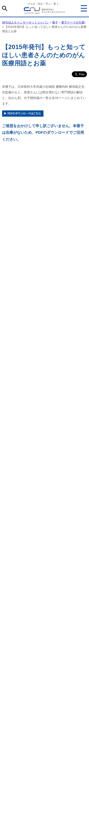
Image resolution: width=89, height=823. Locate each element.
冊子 (55, 22)
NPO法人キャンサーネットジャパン (44, 11)
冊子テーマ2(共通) (73, 22)
